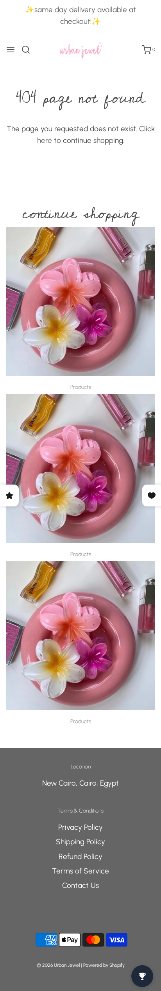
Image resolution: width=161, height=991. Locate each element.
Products (80, 387)
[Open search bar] (28, 49)
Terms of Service (80, 870)
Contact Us (80, 885)
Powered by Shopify (104, 965)
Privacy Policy (80, 827)
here (44, 140)
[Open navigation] (10, 49)
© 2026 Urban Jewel (58, 965)
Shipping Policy (80, 841)
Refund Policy (80, 856)
